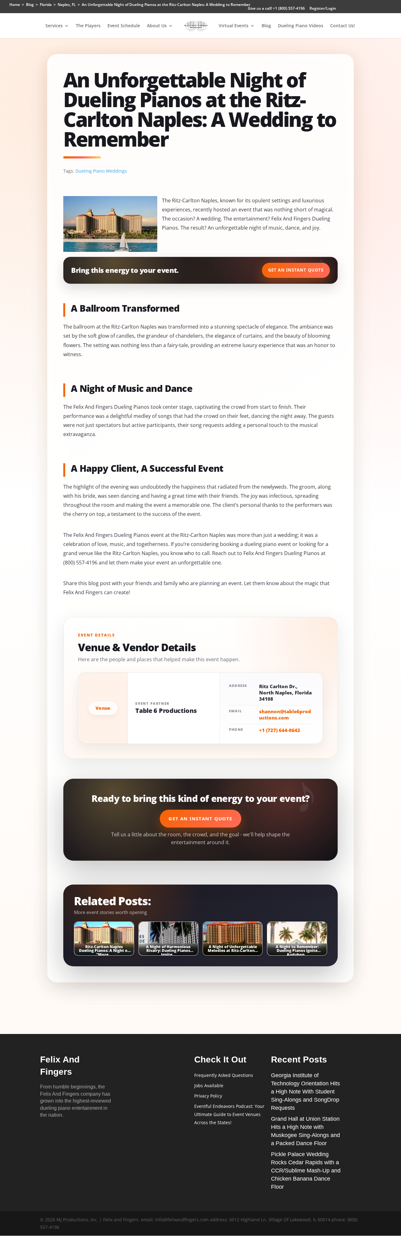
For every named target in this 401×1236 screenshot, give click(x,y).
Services (54, 26)
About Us (157, 26)
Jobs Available (208, 1085)
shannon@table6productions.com (285, 714)
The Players (88, 26)
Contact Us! (342, 26)
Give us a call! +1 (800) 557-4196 (276, 9)
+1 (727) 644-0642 (279, 730)
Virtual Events (233, 26)
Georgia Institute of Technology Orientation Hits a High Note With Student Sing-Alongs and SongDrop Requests (305, 1091)
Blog (266, 26)
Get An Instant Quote (296, 270)
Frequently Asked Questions (223, 1075)
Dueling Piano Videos (300, 26)
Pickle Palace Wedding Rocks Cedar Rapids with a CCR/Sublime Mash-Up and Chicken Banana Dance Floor (306, 1170)
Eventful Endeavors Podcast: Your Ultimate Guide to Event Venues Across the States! (229, 1114)
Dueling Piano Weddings (101, 171)
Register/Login (323, 9)
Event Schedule (123, 26)
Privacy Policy (208, 1096)
